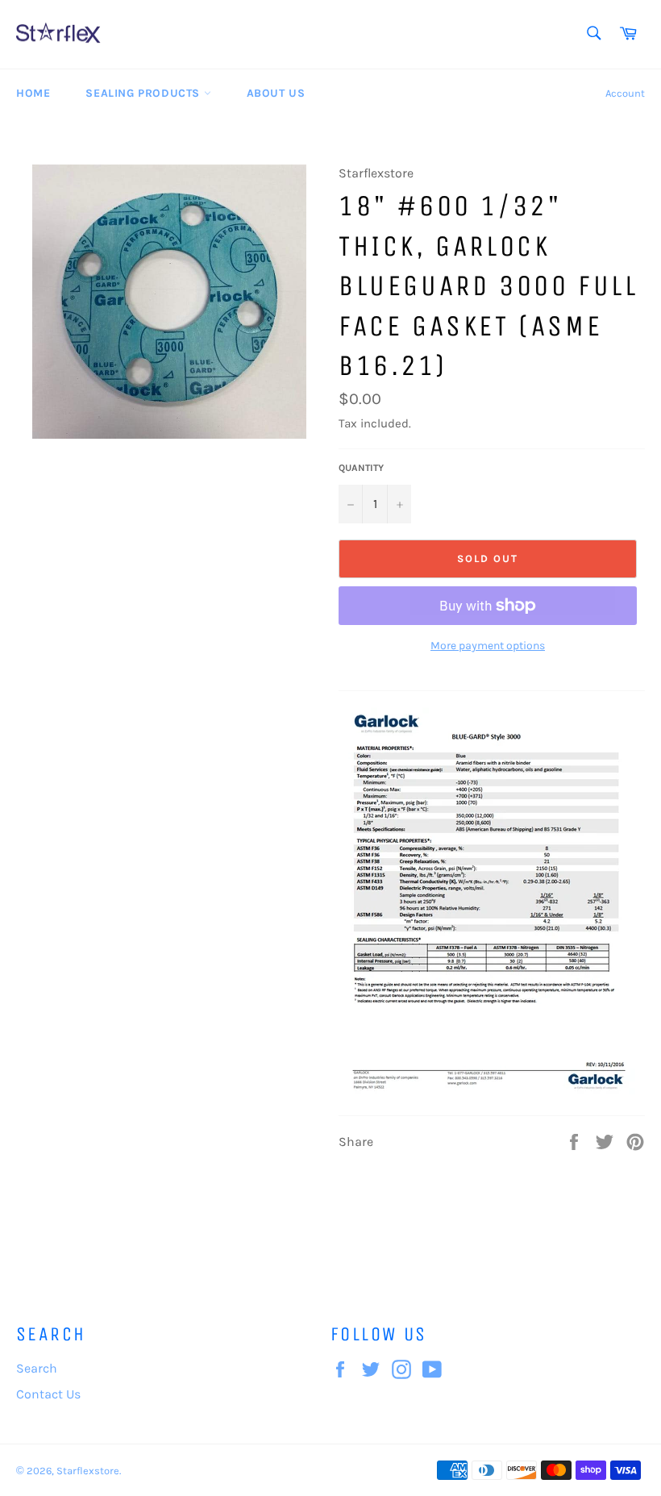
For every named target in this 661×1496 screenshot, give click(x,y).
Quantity (361, 467)
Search (36, 1368)
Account (625, 93)
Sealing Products (144, 93)
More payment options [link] (487, 645)
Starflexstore (87, 1471)
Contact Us (48, 1394)
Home (33, 93)
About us (276, 93)
